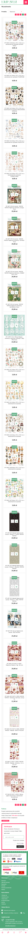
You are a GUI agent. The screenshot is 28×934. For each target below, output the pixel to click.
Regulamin (3, 884)
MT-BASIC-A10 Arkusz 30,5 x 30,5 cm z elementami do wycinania (14, 435)
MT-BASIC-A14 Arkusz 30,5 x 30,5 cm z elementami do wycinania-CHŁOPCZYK (14, 141)
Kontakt (3, 886)
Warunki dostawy (5, 882)
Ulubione (3, 904)
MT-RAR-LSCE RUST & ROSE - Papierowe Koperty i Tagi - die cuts (14, 664)
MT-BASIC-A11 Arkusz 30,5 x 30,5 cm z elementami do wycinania (14, 402)
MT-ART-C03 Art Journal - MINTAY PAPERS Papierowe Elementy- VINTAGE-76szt (14, 240)
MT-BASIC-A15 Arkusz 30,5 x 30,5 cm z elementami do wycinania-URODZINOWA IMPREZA (14, 109)
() (20, 932)
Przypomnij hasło (5, 900)
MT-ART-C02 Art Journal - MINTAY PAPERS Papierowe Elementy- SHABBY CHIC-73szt (14, 273)
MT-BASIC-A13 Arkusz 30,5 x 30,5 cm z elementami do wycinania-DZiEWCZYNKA (14, 175)
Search (8, 932)
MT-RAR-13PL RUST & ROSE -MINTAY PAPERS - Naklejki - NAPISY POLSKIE (14, 729)
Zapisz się (20, 846)
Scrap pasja (12, 2)
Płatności (3, 880)
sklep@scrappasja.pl (10, 925)
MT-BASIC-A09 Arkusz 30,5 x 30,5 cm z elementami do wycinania (14, 468)
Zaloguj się (4, 895)
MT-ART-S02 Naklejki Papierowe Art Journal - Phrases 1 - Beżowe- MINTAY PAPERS (14, 567)
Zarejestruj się (5, 897)
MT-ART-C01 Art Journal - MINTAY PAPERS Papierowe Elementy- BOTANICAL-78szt (14, 305)
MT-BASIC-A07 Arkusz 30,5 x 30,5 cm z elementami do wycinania (14, 500)
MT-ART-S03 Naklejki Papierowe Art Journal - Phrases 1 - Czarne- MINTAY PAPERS (14, 534)
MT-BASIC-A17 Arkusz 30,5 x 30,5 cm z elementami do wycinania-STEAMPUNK (14, 76)
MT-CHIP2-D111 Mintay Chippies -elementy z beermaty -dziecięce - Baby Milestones (14, 338)
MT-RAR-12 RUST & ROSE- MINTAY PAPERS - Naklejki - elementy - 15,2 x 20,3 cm (14, 763)
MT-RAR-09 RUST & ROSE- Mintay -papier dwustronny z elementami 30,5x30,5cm (14, 796)
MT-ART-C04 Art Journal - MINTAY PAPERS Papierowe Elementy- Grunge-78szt (14, 207)
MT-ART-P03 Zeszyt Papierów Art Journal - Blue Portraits (14, 631)
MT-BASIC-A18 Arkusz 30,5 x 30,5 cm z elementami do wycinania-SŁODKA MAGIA (14, 44)
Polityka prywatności (6, 887)
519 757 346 (10, 920)
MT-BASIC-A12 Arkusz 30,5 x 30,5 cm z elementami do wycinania (14, 370)
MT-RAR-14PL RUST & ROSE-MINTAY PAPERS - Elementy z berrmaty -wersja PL (14, 697)
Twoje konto (4, 898)
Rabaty (3, 889)
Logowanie (14, 932)
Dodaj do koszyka (16, 31)
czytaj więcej (5, 820)
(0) (25, 932)
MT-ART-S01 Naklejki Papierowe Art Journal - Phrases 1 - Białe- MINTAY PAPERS (14, 599)
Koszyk (3, 902)
